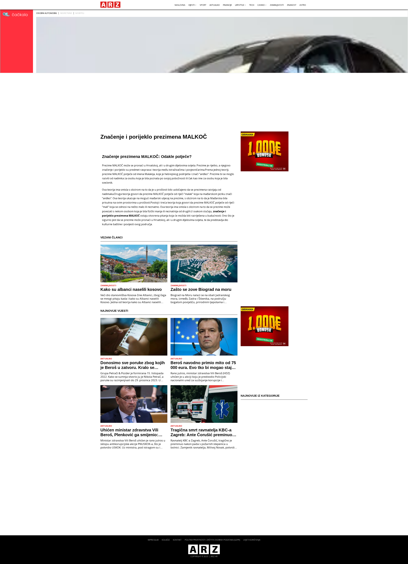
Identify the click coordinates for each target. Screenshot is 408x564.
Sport (203, 5)
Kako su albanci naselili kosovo (131, 289)
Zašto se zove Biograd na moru (201, 289)
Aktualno (214, 5)
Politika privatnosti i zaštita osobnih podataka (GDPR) (212, 540)
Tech (251, 5)
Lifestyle (239, 5)
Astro (302, 5)
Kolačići (166, 540)
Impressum (153, 540)
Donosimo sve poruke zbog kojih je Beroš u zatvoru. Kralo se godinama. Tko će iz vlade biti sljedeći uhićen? (132, 365)
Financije (227, 5)
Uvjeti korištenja (251, 540)
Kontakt (177, 540)
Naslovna (180, 5)
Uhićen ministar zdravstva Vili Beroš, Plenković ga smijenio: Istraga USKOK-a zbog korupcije (132, 432)
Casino (261, 5)
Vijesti (191, 5)
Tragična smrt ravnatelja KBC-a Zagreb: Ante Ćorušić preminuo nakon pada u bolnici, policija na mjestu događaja (202, 432)
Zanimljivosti (277, 5)
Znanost (291, 5)
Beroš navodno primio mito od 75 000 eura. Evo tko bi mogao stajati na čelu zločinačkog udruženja (203, 365)
